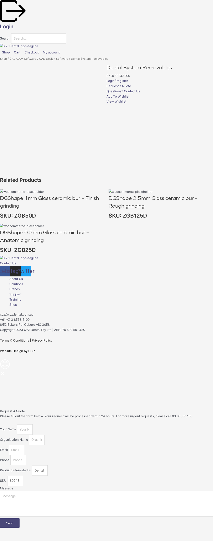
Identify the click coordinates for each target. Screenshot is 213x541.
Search (5, 38)
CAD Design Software (53, 58)
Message (6, 488)
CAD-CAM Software (23, 58)
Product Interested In (16, 470)
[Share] (33, 531)
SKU (3, 481)
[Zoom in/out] (6, 531)
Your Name (8, 429)
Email (4, 450)
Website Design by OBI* (17, 351)
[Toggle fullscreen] (19, 531)
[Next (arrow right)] (19, 538)
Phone (5, 460)
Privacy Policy (42, 340)
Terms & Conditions (14, 340)
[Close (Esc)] (46, 531)
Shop (3, 58)
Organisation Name (14, 440)
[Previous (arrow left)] (6, 538)
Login (7, 26)
